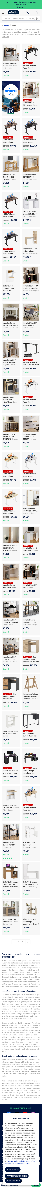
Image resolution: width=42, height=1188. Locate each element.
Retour (6, 25)
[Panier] (36, 12)
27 (23, 942)
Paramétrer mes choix (17, 1176)
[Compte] (27, 12)
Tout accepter (13, 1181)
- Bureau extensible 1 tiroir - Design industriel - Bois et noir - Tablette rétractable (11, 68)
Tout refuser (13, 1169)
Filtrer (36, 1185)
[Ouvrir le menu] (3, 13)
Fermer (21, 7)
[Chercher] (37, 18)
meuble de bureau (10, 970)
